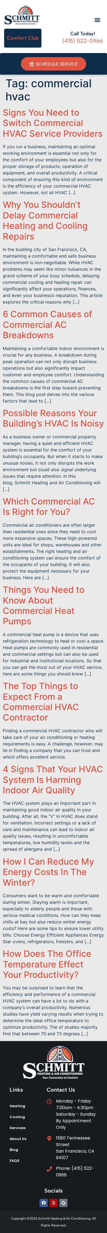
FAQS (14, 1160)
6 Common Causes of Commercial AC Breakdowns (47, 324)
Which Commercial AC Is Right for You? (49, 506)
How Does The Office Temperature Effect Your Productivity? (47, 964)
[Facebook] (44, 1203)
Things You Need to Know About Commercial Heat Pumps (44, 605)
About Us (18, 1138)
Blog (14, 1149)
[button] (97, 20)
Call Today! (82, 34)
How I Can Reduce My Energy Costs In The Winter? (48, 872)
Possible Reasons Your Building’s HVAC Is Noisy (53, 418)
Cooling (17, 1117)
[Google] (63, 1203)
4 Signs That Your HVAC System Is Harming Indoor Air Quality (53, 779)
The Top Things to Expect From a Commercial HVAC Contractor (41, 702)
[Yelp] (53, 1203)
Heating (17, 1106)
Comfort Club (23, 38)
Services (18, 1127)
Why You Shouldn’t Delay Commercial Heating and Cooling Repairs (45, 220)
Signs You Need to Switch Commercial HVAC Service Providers (53, 123)
